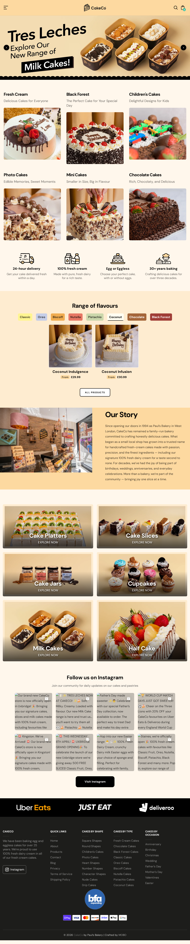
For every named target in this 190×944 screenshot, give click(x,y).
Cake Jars (48, 713)
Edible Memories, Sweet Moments (29, 307)
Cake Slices (142, 665)
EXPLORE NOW (48, 672)
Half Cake (142, 778)
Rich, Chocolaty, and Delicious (152, 307)
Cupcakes (142, 713)
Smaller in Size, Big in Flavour (88, 307)
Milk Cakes (48, 778)
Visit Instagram (95, 911)
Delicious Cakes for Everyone (26, 226)
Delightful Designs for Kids (149, 226)
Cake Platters (48, 665)
